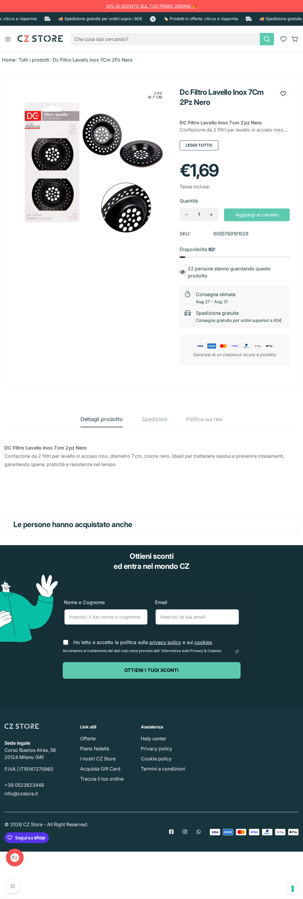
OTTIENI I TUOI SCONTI (151, 670)
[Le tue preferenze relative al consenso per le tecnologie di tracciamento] (292, 888)
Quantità (189, 201)
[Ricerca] (267, 39)
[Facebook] (171, 831)
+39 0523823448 (24, 785)
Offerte (88, 738)
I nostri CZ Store (98, 759)
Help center (153, 738)
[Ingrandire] (158, 95)
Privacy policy (156, 749)
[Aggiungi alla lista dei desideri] (283, 93)
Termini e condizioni (163, 769)
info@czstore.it (21, 794)
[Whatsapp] (198, 831)
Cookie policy (156, 759)
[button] (295, 39)
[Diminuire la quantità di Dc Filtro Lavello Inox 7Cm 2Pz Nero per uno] (186, 214)
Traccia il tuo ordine (102, 779)
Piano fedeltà (94, 749)
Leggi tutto (199, 145)
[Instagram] (185, 831)
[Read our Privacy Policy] (237, 651)
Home (8, 60)
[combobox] (172, 39)
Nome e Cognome (84, 602)
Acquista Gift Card (100, 769)
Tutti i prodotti (34, 60)
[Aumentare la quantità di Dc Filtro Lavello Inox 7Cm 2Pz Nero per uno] (211, 214)
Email (161, 602)
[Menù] (8, 39)
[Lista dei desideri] (283, 39)
